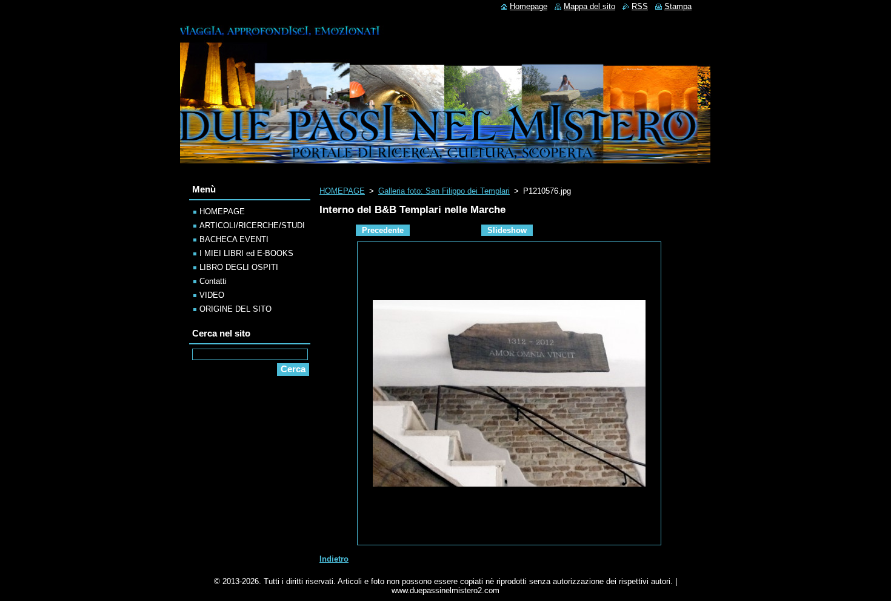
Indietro (334, 558)
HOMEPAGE (342, 190)
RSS (640, 6)
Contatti (213, 281)
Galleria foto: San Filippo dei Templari (444, 190)
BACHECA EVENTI (234, 239)
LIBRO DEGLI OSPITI (238, 267)
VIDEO (211, 295)
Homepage (528, 6)
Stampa (678, 6)
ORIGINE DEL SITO (235, 309)
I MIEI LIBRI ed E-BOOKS (246, 253)
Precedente (383, 230)
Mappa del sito (589, 6)
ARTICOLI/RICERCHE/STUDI (252, 225)
